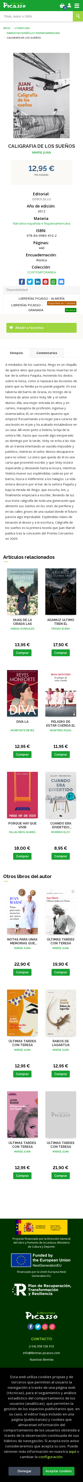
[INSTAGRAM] (45, 1327)
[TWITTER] (38, 1327)
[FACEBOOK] (30, 1327)
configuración (50, 1456)
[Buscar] (78, 16)
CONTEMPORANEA (41, 272)
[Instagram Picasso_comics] (52, 1327)
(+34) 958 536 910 (41, 1346)
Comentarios (46, 353)
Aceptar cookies (59, 1471)
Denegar (24, 1471)
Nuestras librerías (42, 1359)
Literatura (22, 28)
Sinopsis (16, 353)
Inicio (6, 28)
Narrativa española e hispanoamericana (33, 33)
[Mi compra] (62, 5)
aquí (72, 1451)
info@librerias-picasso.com (41, 1353)
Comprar (22, 653)
